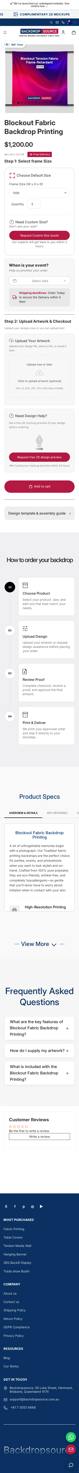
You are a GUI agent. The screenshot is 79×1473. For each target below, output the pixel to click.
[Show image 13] (60, 103)
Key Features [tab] (57, 813)
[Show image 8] (43, 103)
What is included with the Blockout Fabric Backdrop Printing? (39, 1073)
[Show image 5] (32, 103)
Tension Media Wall (17, 1246)
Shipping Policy (15, 1310)
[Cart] (74, 32)
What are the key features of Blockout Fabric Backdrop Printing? (39, 1028)
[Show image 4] (29, 103)
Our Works (11, 1366)
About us (10, 1293)
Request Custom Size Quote (39, 235)
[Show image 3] (25, 103)
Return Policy (13, 1319)
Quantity (17, 204)
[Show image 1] (18, 103)
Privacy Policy (14, 1335)
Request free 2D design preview (39, 457)
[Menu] (5, 33)
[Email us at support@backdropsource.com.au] (71, 1449)
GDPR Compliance (17, 1327)
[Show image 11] (53, 103)
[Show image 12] (57, 103)
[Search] (51, 22)
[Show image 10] (50, 103)
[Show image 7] (39, 103)
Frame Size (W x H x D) (26, 184)
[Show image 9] (46, 103)
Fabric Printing (14, 1229)
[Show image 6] (36, 103)
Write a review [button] (39, 1136)
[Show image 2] (22, 103)
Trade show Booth (16, 1271)
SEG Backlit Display (17, 1262)
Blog (7, 1358)
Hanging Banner (15, 1254)
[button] (39, 369)
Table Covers (13, 1237)
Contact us (11, 1302)
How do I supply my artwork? (39, 1050)
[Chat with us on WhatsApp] (71, 1437)
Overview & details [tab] (23, 813)
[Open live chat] (71, 1465)
